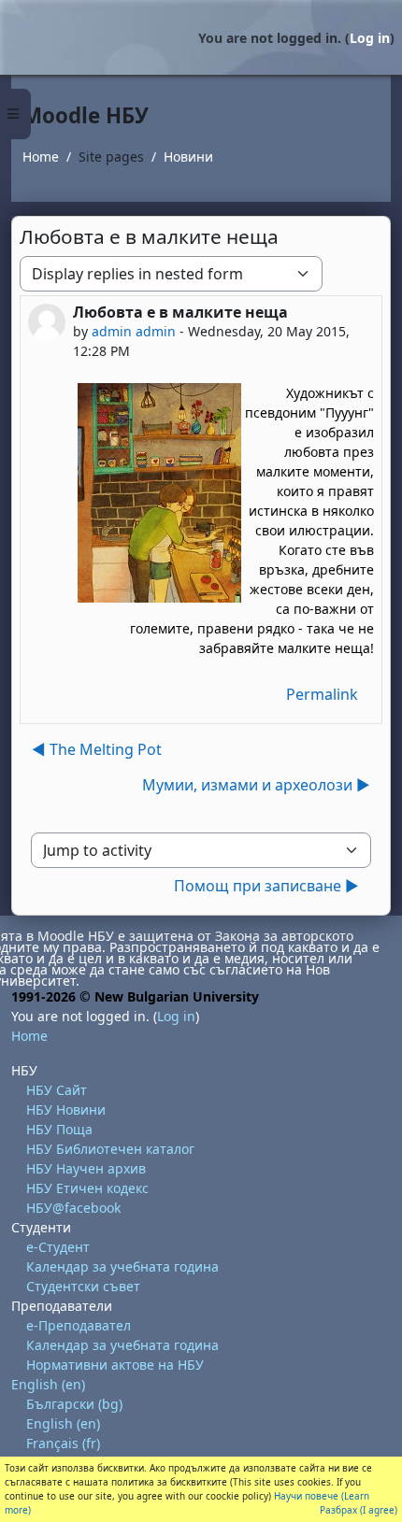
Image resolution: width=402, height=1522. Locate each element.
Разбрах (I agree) (358, 1509)
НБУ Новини (66, 1109)
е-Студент (58, 1247)
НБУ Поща (59, 1129)
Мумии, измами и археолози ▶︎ (256, 785)
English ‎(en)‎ (48, 1384)
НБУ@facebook (73, 1207)
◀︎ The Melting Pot (97, 749)
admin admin (134, 331)
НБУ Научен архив (86, 1168)
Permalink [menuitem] (322, 694)
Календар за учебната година (122, 1266)
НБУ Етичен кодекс (87, 1188)
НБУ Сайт (56, 1090)
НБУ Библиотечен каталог (110, 1149)
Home (40, 156)
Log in (370, 38)
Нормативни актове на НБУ (115, 1364)
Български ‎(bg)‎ (74, 1404)
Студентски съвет (83, 1286)
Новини (188, 156)
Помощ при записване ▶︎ (266, 885)
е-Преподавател (78, 1325)
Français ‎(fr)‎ (63, 1443)
